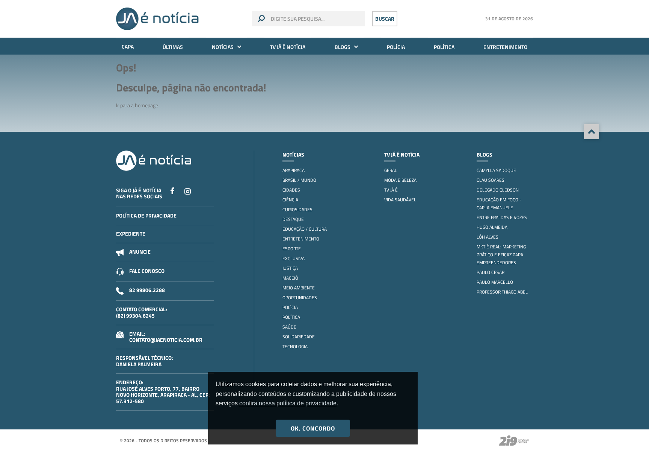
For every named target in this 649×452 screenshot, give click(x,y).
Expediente (130, 233)
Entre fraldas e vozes (502, 217)
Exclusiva (293, 258)
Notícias (223, 47)
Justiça (290, 268)
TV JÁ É (391, 189)
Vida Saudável (400, 199)
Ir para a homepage (137, 105)
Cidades (291, 189)
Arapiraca (293, 170)
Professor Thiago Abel (502, 291)
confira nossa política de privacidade (288, 403)
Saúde (289, 326)
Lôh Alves (487, 236)
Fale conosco (147, 271)
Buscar (384, 19)
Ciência (290, 199)
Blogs (342, 47)
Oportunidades (299, 297)
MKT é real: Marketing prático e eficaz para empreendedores (501, 254)
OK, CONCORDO (313, 428)
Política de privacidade (146, 215)
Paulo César (490, 272)
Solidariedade (298, 336)
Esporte (291, 248)
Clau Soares (490, 180)
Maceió (290, 278)
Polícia (396, 47)
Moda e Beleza (400, 180)
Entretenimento (505, 47)
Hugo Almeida (492, 227)
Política (444, 47)
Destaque (293, 219)
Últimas (173, 47)
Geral (390, 170)
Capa (128, 46)
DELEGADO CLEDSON (498, 189)
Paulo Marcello (495, 282)
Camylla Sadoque (496, 170)
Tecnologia (295, 346)
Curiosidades (297, 209)
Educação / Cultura (304, 229)
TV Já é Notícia (287, 47)
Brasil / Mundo (299, 180)
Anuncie (140, 252)
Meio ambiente (298, 287)
